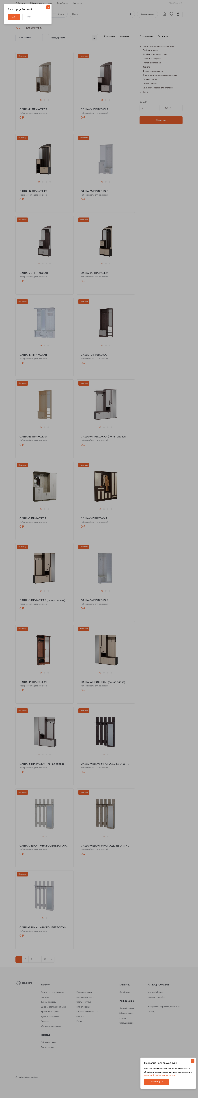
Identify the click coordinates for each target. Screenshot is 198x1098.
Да (14, 17)
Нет (29, 17)
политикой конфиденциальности (159, 1075)
